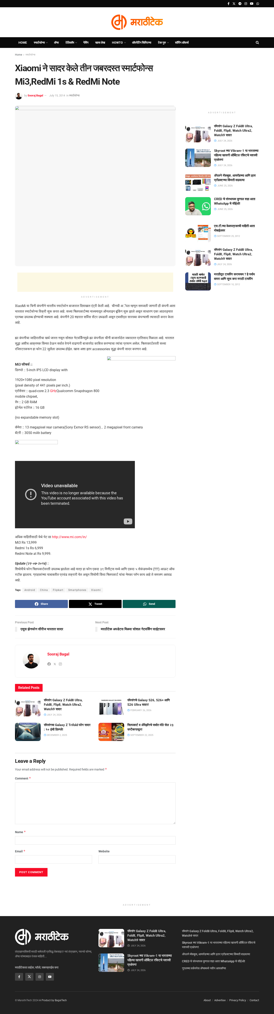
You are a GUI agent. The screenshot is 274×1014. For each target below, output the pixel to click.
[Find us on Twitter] (233, 3)
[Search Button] (257, 42)
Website (104, 851)
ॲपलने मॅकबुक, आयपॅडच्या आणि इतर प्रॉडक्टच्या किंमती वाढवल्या (216, 954)
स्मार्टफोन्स (39, 42)
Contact (254, 1000)
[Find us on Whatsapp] (257, 3)
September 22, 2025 (141, 735)
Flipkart (58, 590)
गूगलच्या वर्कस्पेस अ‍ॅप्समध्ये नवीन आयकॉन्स (204, 968)
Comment (23, 778)
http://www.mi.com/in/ (69, 537)
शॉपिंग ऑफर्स (182, 42)
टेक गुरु (162, 42)
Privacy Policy (237, 1000)
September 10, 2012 (228, 284)
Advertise (220, 1000)
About (207, 1000)
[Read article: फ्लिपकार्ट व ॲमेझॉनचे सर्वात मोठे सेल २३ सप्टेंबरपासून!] (111, 732)
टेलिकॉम (70, 42)
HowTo (117, 42)
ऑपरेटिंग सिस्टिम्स (141, 42)
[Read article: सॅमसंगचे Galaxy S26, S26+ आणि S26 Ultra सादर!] (111, 707)
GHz (53, 391)
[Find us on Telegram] (239, 3)
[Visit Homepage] (137, 22)
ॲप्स (56, 42)
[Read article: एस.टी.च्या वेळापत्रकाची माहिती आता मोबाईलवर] (198, 233)
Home (22, 42)
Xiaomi (96, 590)
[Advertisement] (95, 282)
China (44, 590)
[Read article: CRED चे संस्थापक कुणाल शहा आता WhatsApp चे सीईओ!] (198, 206)
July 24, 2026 (54, 714)
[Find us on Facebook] (228, 3)
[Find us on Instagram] (245, 3)
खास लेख (100, 42)
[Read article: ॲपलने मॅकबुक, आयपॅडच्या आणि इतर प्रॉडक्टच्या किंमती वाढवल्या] (198, 182)
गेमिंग (85, 42)
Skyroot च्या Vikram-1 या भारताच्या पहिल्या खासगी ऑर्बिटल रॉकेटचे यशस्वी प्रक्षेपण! (236, 155)
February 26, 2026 (140, 710)
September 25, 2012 (228, 236)
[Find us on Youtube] (251, 3)
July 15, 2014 (57, 95)
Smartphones (77, 590)
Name (20, 832)
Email (20, 851)
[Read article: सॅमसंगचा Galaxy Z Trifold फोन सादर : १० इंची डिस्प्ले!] (28, 732)
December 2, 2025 (56, 735)
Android (29, 590)
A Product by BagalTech (53, 1000)
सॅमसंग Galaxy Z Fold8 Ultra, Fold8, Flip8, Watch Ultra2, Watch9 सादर (63, 704)
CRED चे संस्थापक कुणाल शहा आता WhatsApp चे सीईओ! (213, 961)
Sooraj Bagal (35, 95)
